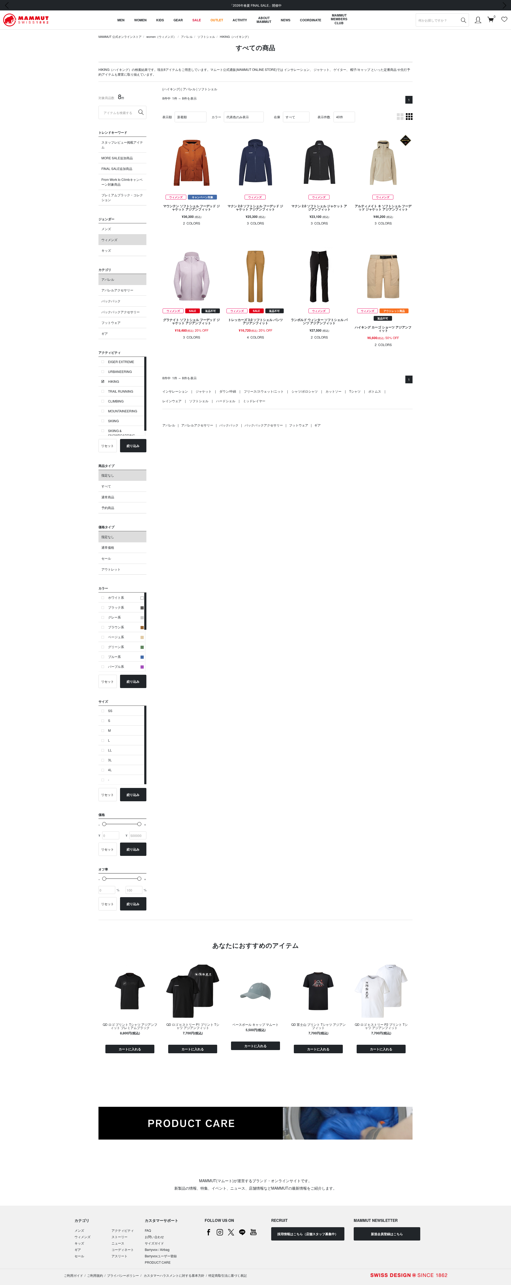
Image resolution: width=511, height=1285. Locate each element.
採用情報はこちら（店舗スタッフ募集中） (307, 1233)
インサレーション (297, 69)
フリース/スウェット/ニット (264, 391)
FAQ (148, 1230)
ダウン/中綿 (227, 391)
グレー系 (114, 617)
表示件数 (324, 117)
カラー (216, 117)
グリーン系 (116, 646)
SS (110, 710)
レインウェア (172, 400)
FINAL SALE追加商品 (116, 168)
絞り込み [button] (133, 445)
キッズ (106, 250)
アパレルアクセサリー (117, 290)
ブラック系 (116, 607)
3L (110, 760)
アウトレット (111, 569)
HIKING (113, 381)
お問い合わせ (154, 1236)
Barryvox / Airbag (157, 1249)
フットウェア (111, 322)
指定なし (107, 475)
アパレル (187, 36)
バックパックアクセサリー (120, 312)
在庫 (277, 117)
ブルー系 (114, 656)
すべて (106, 486)
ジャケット (321, 69)
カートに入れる (130, 1049)
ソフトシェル (206, 36)
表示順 (167, 117)
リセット (107, 445)
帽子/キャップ (360, 69)
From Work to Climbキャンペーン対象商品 (122, 181)
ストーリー (119, 1236)
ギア (104, 333)
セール (106, 558)
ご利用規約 (95, 1275)
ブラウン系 (116, 627)
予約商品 (107, 507)
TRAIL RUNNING (120, 391)
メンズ (106, 228)
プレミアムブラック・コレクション (122, 197)
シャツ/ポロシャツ (304, 391)
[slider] (104, 824)
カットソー (333, 391)
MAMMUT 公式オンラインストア (120, 36)
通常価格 (107, 547)
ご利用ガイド (73, 1275)
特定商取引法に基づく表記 (227, 1275)
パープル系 (116, 666)
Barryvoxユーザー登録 (161, 1256)
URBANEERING (120, 371)
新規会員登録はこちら (387, 1233)
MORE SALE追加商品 (117, 158)
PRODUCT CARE (158, 1262)
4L (110, 769)
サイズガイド (154, 1243)
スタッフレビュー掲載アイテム (122, 144)
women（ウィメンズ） (161, 36)
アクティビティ (123, 1230)
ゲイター (339, 69)
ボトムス (374, 391)
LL (110, 750)
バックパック (111, 301)
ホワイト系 (116, 597)
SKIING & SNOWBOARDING (121, 433)
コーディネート (123, 1249)
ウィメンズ (109, 239)
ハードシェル (225, 400)
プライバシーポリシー (123, 1275)
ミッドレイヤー (254, 400)
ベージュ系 (116, 637)
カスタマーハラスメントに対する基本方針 (173, 1275)
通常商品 (107, 497)
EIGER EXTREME (121, 361)
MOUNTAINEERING (122, 411)
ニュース (118, 1243)
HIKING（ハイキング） (235, 36)
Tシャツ (355, 391)
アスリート (119, 1256)
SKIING (113, 420)
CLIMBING (115, 401)
